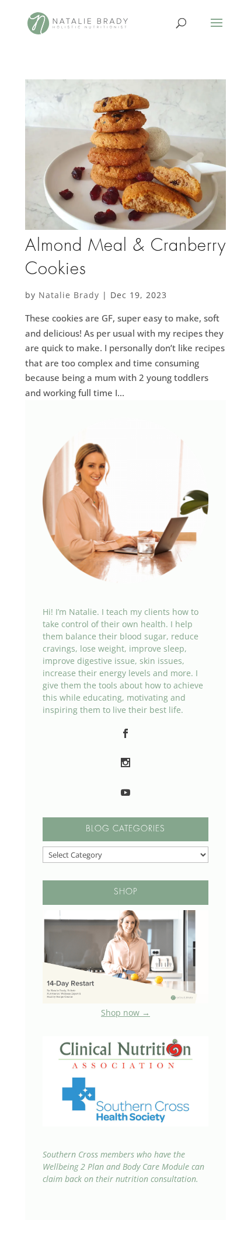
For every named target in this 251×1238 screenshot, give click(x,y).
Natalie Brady (69, 294)
